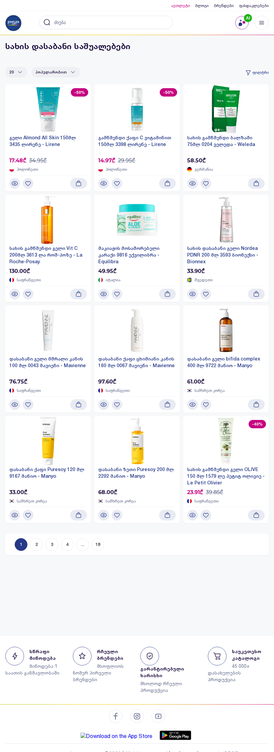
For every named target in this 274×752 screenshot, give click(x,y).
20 (11, 72)
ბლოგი (202, 5)
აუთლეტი (180, 5)
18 (98, 544)
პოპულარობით (51, 72)
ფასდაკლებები (254, 5)
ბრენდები (224, 5)
